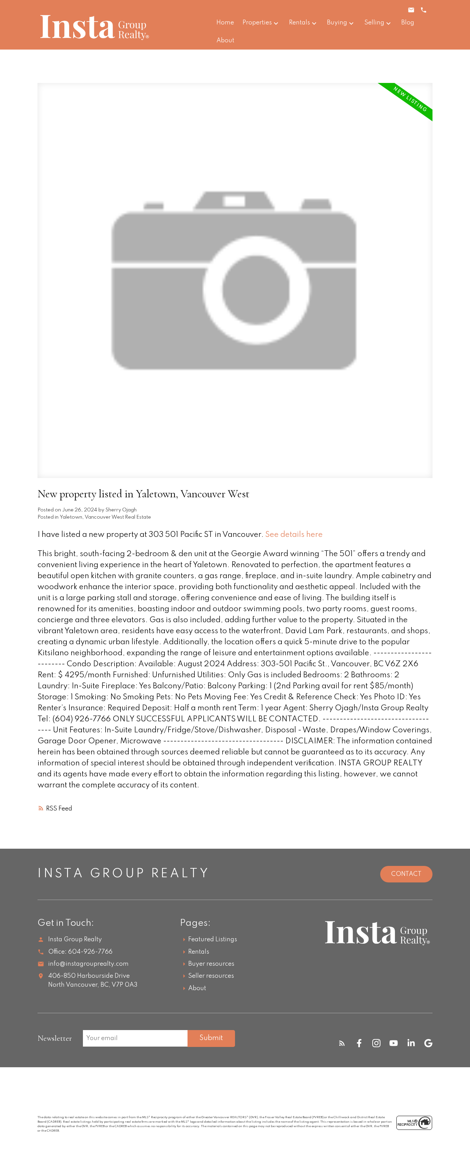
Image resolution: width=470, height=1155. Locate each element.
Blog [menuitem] (407, 23)
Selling (374, 23)
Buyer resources (211, 964)
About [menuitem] (225, 41)
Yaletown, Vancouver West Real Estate (105, 517)
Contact (406, 874)
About (197, 988)
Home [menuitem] (225, 23)
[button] (342, 1043)
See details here (294, 535)
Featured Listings (212, 939)
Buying (337, 23)
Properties (257, 23)
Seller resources (211, 976)
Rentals (299, 23)
